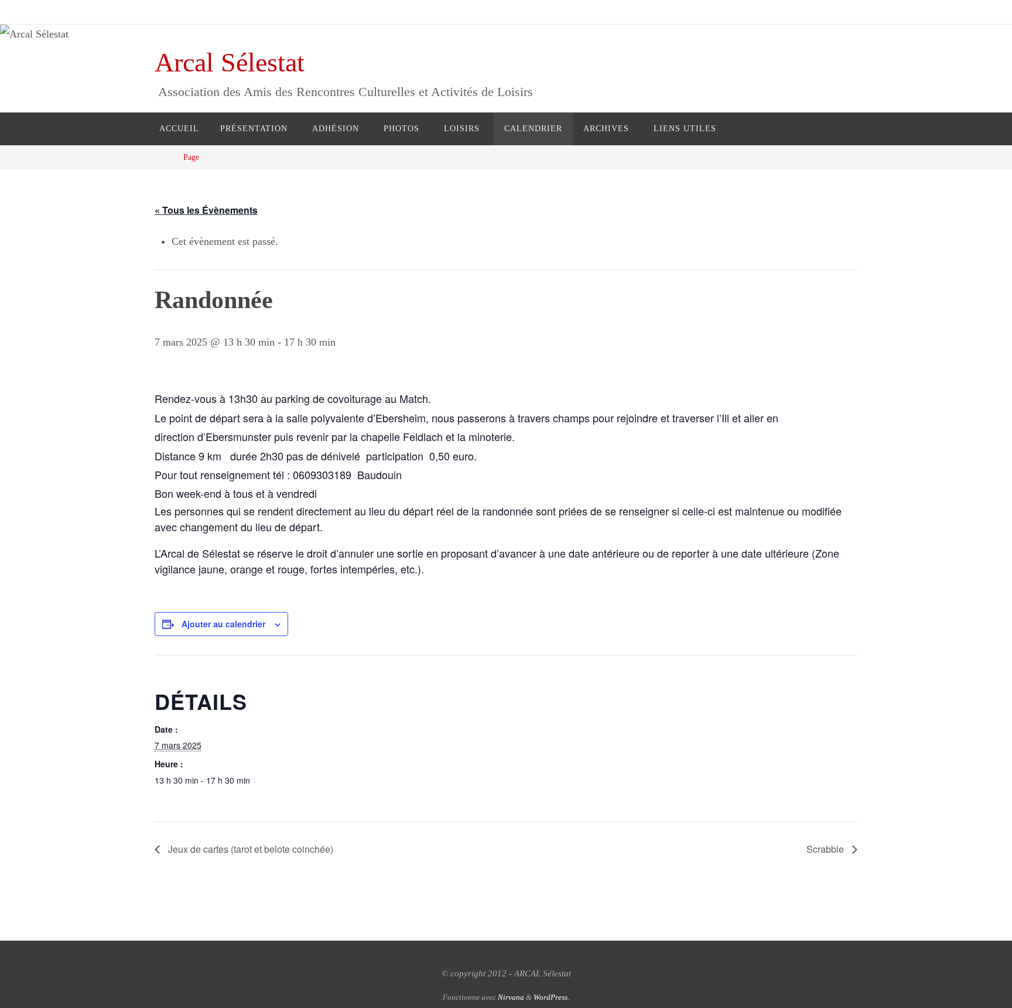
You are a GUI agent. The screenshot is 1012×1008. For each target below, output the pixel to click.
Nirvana (511, 997)
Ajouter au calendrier (223, 624)
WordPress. (551, 997)
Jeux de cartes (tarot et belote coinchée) (249, 849)
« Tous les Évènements (206, 210)
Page (191, 157)
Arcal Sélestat (230, 62)
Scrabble (826, 849)
